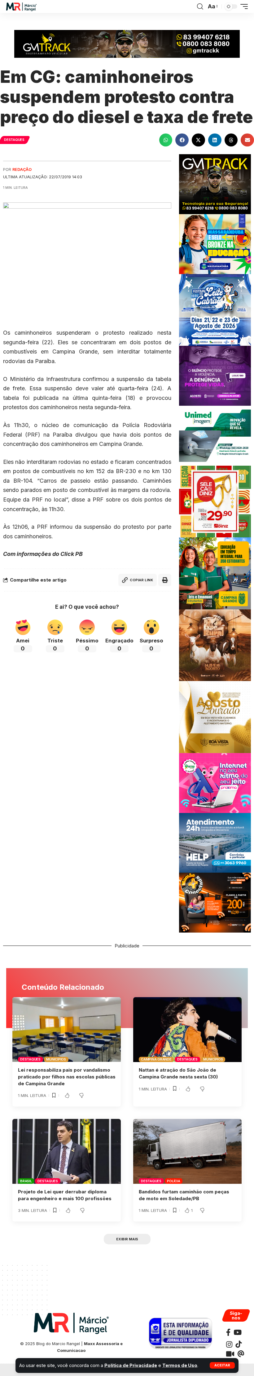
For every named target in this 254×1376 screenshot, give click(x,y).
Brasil (26, 1181)
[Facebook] (228, 1332)
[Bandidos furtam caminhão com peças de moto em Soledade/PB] (187, 1151)
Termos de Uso (179, 1365)
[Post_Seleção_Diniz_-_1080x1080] (215, 501)
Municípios (56, 1059)
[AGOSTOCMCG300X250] (215, 375)
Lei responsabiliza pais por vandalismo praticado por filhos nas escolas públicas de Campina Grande (67, 1076)
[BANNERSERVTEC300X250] (215, 902)
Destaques (14, 140)
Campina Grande (156, 1059)
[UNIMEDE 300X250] (215, 435)
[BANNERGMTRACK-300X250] (215, 183)
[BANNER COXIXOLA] (215, 309)
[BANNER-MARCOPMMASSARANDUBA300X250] (215, 243)
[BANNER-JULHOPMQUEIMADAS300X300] (215, 644)
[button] (222, 1365)
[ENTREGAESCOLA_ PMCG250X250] (215, 573)
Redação (22, 169)
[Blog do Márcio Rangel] (21, 6)
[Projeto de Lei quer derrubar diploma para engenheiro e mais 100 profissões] (66, 1151)
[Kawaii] (230, 1353)
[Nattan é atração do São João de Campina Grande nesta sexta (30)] (187, 1029)
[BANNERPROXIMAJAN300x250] (215, 782)
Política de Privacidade (130, 1365)
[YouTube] (237, 1332)
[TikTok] (238, 1344)
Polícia (173, 1181)
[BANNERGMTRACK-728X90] (127, 43)
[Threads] (241, 1353)
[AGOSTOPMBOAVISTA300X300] (215, 716)
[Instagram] (229, 1344)
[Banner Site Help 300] (215, 842)
